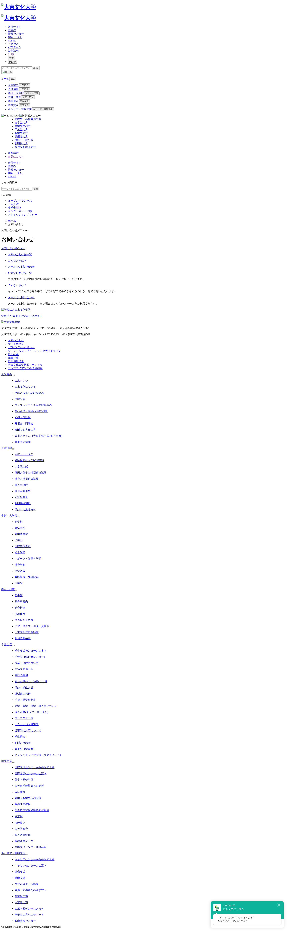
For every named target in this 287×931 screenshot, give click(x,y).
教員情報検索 (16, 361)
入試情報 (13, 89)
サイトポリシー (17, 343)
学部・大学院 (16, 93)
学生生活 (13, 101)
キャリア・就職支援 (20, 109)
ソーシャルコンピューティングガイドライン (34, 350)
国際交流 (13, 105)
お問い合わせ (16, 340)
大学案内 (13, 85)
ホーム (12, 220)
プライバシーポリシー (21, 347)
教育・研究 (14, 97)
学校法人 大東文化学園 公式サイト (22, 315)
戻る (13, 78)
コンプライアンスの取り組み (25, 368)
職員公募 (13, 357)
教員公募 (13, 354)
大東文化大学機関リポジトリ (25, 364)
